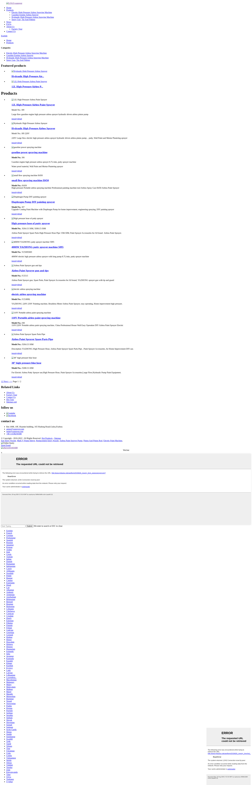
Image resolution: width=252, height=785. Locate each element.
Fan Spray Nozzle (8, 441)
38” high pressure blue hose (26, 363)
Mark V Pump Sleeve (26, 441)
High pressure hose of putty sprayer (31, 223)
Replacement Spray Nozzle (47, 441)
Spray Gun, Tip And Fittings (23, 19)
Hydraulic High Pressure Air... (28, 76)
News (8, 22)
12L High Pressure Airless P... (27, 86)
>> (11, 381)
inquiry (14, 119)
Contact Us (11, 31)
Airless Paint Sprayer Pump (71, 441)
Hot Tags (10, 399)
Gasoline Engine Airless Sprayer (25, 15)
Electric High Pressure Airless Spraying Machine (32, 12)
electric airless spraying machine (29, 294)
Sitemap (57, 438)
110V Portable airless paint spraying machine (36, 317)
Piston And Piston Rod (92, 441)
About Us (10, 27)
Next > (6, 381)
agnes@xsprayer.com (15, 429)
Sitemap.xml (11, 402)
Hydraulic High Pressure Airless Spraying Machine (33, 17)
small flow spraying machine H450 (30, 180)
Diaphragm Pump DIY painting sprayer (33, 202)
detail (19, 119)
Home (8, 8)
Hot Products (47, 438)
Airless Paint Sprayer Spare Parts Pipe (32, 339)
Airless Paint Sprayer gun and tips (30, 270)
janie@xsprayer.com (14, 431)
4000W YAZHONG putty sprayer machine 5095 (38, 247)
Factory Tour (17, 29)
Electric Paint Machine (112, 441)
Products (10, 10)
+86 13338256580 (14, 434)
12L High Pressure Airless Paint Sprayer (33, 104)
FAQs (8, 24)
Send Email (6, 445)
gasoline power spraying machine (29, 152)
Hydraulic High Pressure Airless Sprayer (33, 128)
